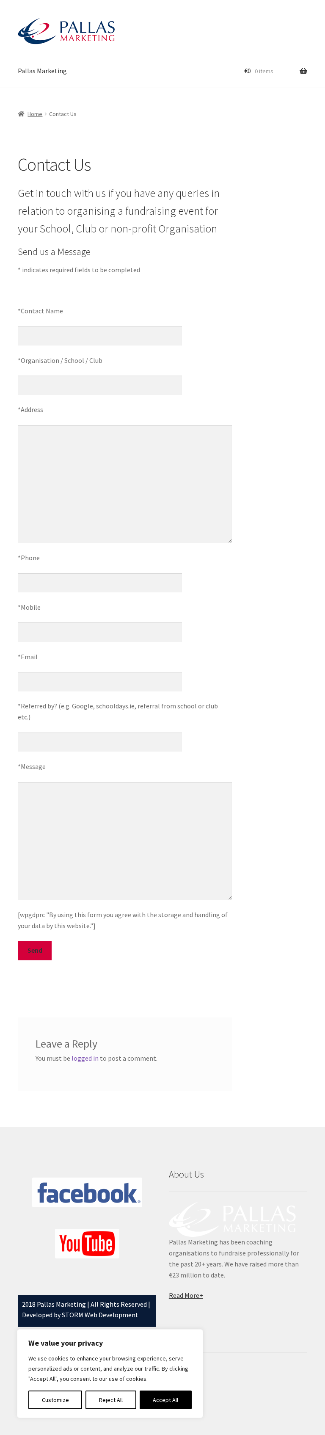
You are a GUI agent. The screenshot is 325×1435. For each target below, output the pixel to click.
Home (35, 114)
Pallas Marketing (42, 70)
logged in (85, 1058)
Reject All (111, 1400)
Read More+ (186, 1295)
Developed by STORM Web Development (80, 1315)
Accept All (165, 1400)
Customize (55, 1400)
